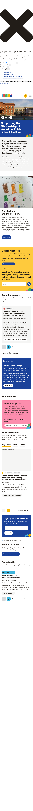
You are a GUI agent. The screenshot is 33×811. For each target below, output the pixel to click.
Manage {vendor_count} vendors (12, 76)
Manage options (7, 72)
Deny (7, 81)
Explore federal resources (11, 554)
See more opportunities (19, 599)
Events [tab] (15, 445)
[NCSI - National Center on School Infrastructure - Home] (7, 95)
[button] (16, 26)
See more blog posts (24, 510)
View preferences (15, 81)
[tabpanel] (16, 480)
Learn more (6, 237)
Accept (2, 81)
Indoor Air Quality (8, 593)
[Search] (29, 284)
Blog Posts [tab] (6, 445)
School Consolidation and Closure (15, 339)
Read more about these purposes (13, 78)
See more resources (18, 347)
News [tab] (22, 445)
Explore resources (8, 264)
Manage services (8, 74)
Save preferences (26, 81)
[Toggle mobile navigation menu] (30, 95)
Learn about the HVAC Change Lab (16, 425)
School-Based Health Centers (12, 495)
